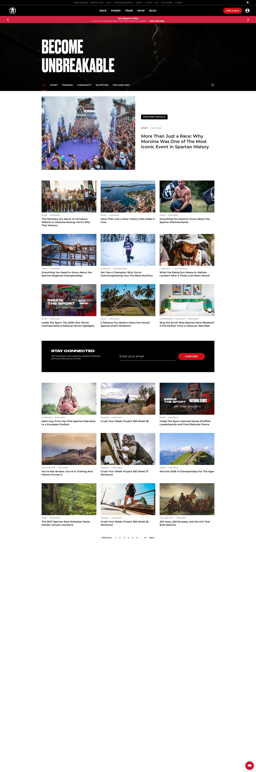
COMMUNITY (84, 85)
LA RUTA (148, 3)
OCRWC (139, 3)
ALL (44, 85)
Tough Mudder (81, 3)
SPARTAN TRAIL (97, 3)
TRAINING (67, 85)
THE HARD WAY (121, 85)
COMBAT (178, 3)
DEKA (108, 3)
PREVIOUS (107, 537)
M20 (156, 3)
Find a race (232, 10)
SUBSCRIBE (191, 356)
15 (145, 537)
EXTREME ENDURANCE (123, 3)
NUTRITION (102, 85)
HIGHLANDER (166, 3)
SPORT (54, 85)
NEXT (152, 537)
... (141, 537)
